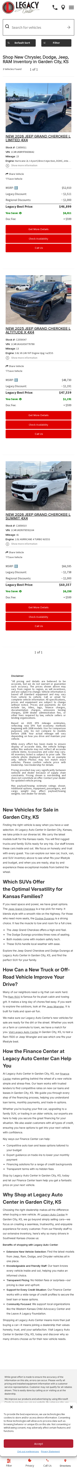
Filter (56, 42)
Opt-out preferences (28, 1451)
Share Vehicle (16, 174)
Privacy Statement (50, 1451)
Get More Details (38, 229)
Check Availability (38, 238)
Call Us (38, 247)
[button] (71, 1407)
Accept (38, 1443)
